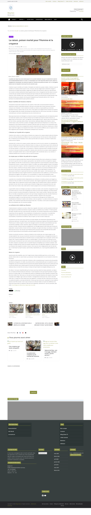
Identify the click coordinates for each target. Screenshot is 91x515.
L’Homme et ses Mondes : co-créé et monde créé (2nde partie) (20, 26)
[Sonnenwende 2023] (72, 100)
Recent (73, 187)
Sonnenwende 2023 (66, 99)
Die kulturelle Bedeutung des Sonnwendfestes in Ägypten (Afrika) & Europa (72, 121)
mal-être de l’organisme (50, 50)
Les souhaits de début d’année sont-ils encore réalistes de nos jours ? (76, 193)
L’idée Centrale (69, 1)
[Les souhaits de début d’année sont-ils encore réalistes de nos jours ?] (66, 192)
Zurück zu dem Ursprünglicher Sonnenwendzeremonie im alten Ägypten (70, 79)
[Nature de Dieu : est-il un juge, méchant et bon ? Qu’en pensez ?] (51, 341)
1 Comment (75, 206)
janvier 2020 (57, 462)
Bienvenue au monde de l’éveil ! (76, 214)
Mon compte (48, 1)
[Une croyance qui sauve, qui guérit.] (49, 308)
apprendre (12, 48)
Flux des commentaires (66, 274)
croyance (32, 48)
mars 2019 (56, 467)
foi (50, 48)
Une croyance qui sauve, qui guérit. (14, 347)
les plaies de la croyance (41, 50)
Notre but (66, 503)
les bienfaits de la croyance (31, 50)
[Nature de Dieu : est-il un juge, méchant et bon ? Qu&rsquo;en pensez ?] (33, 308)
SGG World (11, 431)
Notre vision (30, 19)
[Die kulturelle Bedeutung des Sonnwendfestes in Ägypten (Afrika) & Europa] (72, 125)
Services (21, 19)
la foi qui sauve (23, 50)
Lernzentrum (11, 434)
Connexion (63, 270)
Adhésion (81, 1)
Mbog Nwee (11, 13)
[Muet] (79, 49)
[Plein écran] (81, 49)
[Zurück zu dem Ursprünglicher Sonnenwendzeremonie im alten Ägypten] (72, 83)
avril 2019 (56, 464)
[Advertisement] (72, 237)
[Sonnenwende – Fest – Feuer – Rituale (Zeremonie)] (72, 146)
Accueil (16, 31)
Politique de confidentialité (59, 503)
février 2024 (56, 456)
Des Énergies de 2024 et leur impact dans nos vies (23, 285)
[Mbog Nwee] (9, 19)
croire (29, 48)
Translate (81, 11)
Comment (80, 187)
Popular (66, 187)
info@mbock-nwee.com (78, 453)
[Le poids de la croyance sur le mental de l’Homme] (16, 308)
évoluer (48, 48)
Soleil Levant (12, 46)
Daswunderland (12, 428)
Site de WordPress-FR (66, 276)
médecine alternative (13, 51)
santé (18, 51)
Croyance (11, 36)
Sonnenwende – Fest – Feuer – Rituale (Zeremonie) (72, 143)
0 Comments (24, 46)
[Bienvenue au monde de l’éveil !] (66, 215)
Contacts (54, 1)
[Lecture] (63, 49)
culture (35, 48)
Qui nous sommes (45, 503)
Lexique (14, 19)
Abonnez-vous (66, 70)
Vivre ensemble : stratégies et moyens (76, 203)
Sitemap (62, 505)
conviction (25, 48)
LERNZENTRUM (39, 19)
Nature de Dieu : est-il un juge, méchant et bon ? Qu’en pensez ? (33, 314)
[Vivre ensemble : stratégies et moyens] (66, 204)
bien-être (16, 48)
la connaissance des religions (14, 50)
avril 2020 (56, 459)
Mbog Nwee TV (61, 1)
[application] (72, 45)
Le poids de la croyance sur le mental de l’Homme (15, 314)
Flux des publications (66, 272)
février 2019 (56, 470)
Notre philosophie (79, 503)
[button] (16, 19)
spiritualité (22, 51)
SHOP (55, 19)
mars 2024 (56, 453)
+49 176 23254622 (12, 469)
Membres (76, 1)
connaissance (20, 48)
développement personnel (42, 48)
